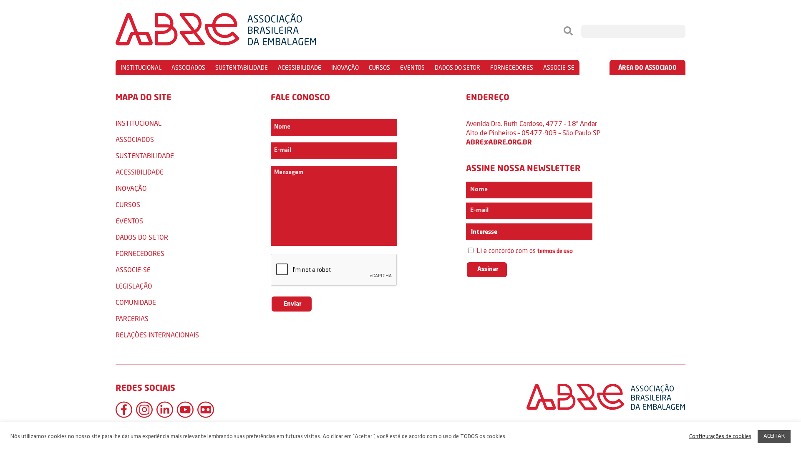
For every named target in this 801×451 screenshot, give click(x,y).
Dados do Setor (457, 67)
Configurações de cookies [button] (720, 436)
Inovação (345, 67)
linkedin (164, 409)
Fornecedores (511, 67)
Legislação (134, 286)
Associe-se (558, 67)
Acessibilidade (299, 67)
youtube (185, 409)
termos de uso (555, 251)
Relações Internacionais (157, 335)
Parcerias (132, 318)
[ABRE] (241, 31)
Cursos (379, 67)
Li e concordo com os (524, 251)
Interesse (483, 232)
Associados (188, 67)
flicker (205, 409)
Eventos (412, 67)
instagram (144, 409)
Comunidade (136, 302)
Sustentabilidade (241, 67)
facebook (124, 409)
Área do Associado (647, 67)
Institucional (141, 67)
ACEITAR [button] (774, 436)
